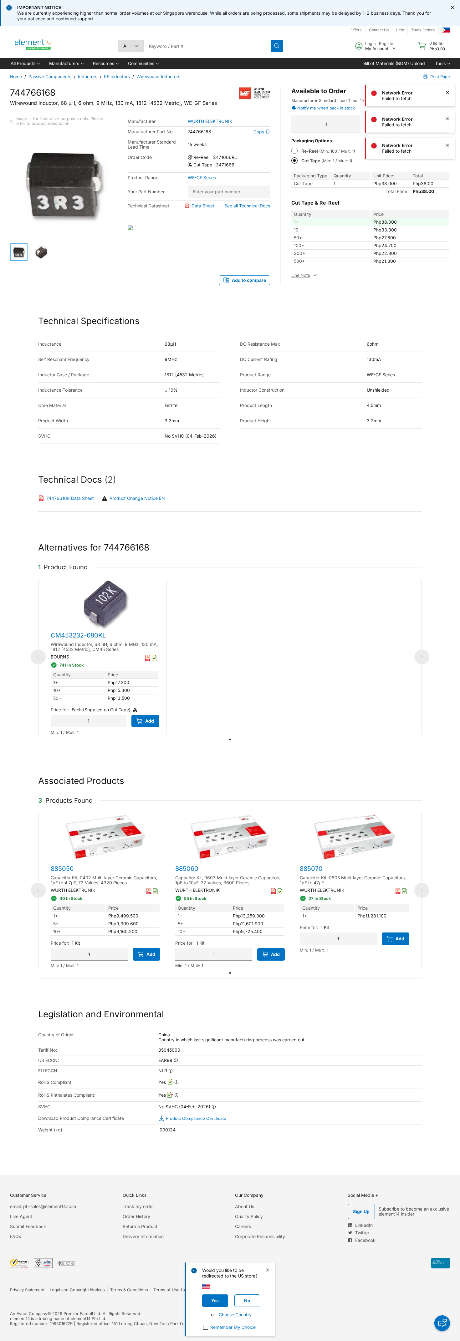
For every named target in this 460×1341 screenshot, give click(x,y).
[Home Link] (33, 46)
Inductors (87, 76)
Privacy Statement (27, 1289)
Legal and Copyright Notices (77, 1289)
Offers (355, 30)
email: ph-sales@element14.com (43, 1206)
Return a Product (140, 1226)
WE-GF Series (202, 177)
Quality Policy (249, 1216)
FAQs (15, 1236)
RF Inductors (117, 76)
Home (16, 76)
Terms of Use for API (173, 1289)
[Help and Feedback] (442, 1323)
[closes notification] (452, 7)
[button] (25, 63)
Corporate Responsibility (260, 1236)
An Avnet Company (28, 1313)
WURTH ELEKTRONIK (210, 121)
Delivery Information (143, 1236)
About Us (244, 1206)
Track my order (138, 1206)
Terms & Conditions (129, 1289)
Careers (243, 1226)
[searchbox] (207, 46)
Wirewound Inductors (158, 76)
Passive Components (49, 76)
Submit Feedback (28, 1226)
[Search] (277, 46)
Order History (136, 1216)
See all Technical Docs (247, 205)
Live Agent (21, 1216)
